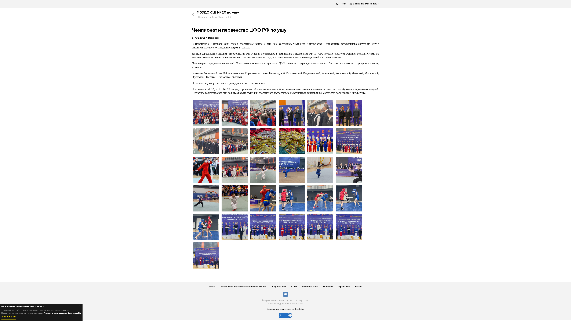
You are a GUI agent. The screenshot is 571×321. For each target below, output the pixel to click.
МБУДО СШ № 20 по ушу (218, 12)
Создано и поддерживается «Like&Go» (285, 309)
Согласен (8, 317)
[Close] (80, 306)
